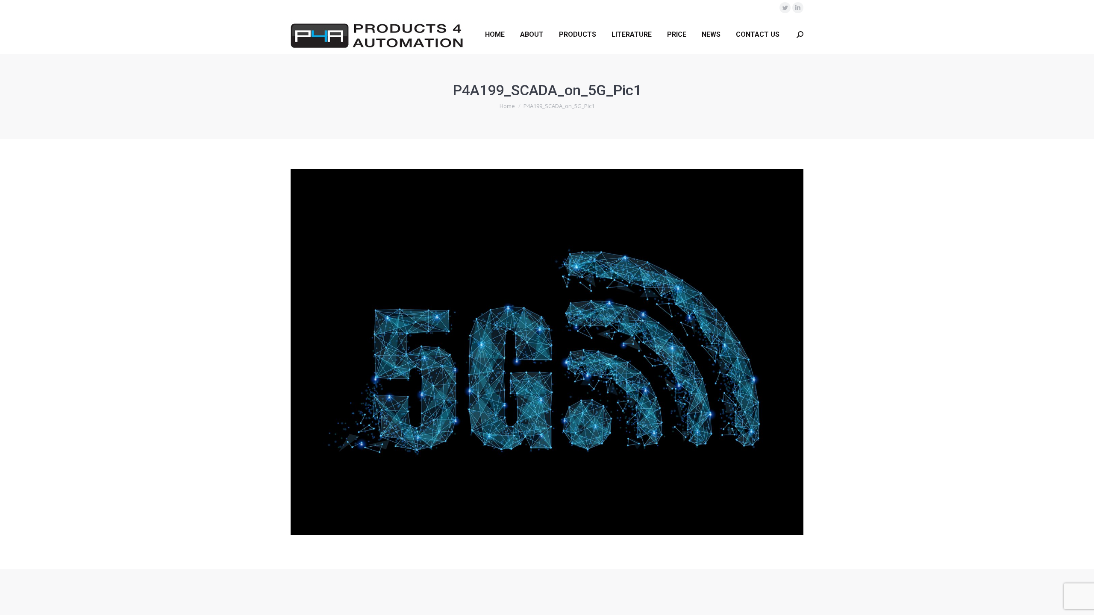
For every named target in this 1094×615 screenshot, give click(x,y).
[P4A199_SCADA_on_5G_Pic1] (547, 352)
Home (507, 106)
